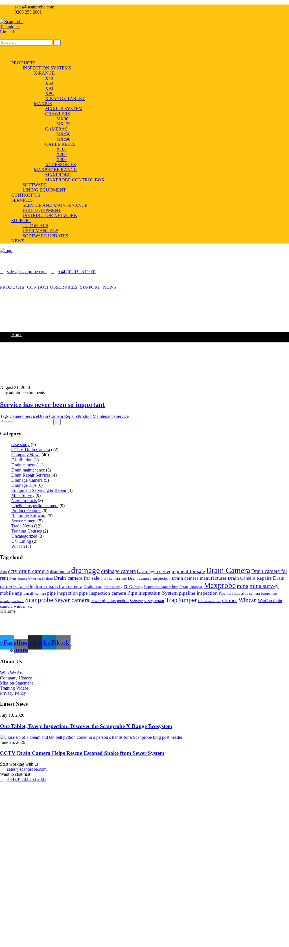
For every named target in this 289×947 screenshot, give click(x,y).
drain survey (113, 587)
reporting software (12, 601)
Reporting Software (28, 515)
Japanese (196, 587)
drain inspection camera (58, 586)
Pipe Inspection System (152, 593)
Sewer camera (23, 520)
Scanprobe (39, 599)
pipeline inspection (198, 593)
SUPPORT (90, 287)
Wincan (18, 546)
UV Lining (21, 541)
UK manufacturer (209, 601)
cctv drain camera (28, 571)
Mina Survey (22, 495)
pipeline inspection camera (34, 505)
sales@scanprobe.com (34, 7)
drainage (85, 570)
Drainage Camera (27, 480)
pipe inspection (62, 593)
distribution (60, 571)
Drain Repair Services (31, 475)
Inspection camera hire (161, 587)
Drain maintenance (28, 470)
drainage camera (118, 571)
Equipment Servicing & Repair (38, 490)
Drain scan (93, 586)
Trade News (22, 526)
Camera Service (24, 416)
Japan (183, 587)
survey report (154, 601)
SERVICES (66, 287)
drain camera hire (113, 578)
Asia (3, 572)
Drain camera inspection (149, 578)
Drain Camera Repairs (58, 416)
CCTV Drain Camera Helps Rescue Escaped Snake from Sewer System (82, 753)
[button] (13, 287)
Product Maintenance (96, 416)
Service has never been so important (52, 404)
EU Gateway (133, 587)
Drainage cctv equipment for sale (171, 571)
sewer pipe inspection (110, 600)
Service (122, 416)
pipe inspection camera (102, 593)
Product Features (26, 510)
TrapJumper (181, 599)
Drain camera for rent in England (31, 578)
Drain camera (23, 464)
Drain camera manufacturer (199, 578)
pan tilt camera (34, 593)
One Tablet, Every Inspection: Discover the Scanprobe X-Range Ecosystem (86, 726)
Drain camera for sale (76, 578)
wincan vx (23, 606)
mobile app (11, 593)
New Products (24, 500)
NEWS (109, 287)
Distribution (21, 459)
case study (20, 444)
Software (136, 601)
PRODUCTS (12, 287)
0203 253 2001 (28, 12)
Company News (25, 454)
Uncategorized (24, 536)
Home (16, 334)
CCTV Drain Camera (30, 449)
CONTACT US (41, 287)
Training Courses (26, 531)
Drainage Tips (23, 485)
